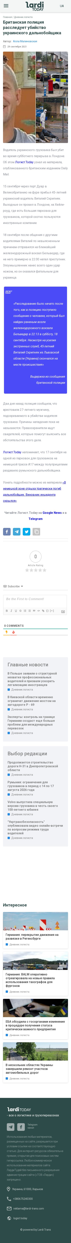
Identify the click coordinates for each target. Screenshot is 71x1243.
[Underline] (15, 610)
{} (47, 610)
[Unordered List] (29, 610)
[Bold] (6, 610)
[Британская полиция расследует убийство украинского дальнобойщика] (7, 532)
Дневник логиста (23, 17)
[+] (52, 610)
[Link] (43, 610)
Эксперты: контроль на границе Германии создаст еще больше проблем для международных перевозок (31, 722)
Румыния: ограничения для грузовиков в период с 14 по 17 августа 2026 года (31, 786)
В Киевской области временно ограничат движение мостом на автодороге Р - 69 (32, 701)
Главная (7, 17)
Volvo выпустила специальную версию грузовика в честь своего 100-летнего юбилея (33, 805)
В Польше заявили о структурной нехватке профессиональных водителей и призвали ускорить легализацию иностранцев (32, 679)
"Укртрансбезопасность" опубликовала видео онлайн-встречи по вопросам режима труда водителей (35, 827)
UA (62, 6)
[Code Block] (38, 610)
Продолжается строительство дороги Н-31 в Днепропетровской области (33, 766)
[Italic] (11, 610)
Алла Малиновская (25, 41)
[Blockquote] (34, 610)
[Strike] (20, 610)
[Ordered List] (25, 610)
